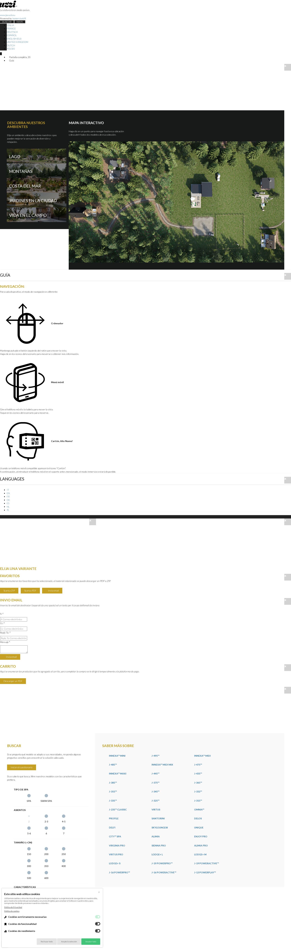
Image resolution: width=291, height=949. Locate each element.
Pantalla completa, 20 (19, 57)
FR (8, 496)
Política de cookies (11, 911)
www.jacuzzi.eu (7, 15)
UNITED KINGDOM (17, 42)
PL (8, 510)
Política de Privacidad (13, 907)
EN (8, 493)
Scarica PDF (30, 590)
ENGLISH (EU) (14, 38)
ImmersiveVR (19, 18)
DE (8, 499)
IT (8, 489)
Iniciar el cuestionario (22, 767)
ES (8, 503)
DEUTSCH (12, 31)
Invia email (53, 590)
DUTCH (11, 45)
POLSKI (11, 48)
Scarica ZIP (9, 590)
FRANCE (11, 28)
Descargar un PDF (13, 681)
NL (8, 506)
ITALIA (10, 25)
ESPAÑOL (12, 35)
